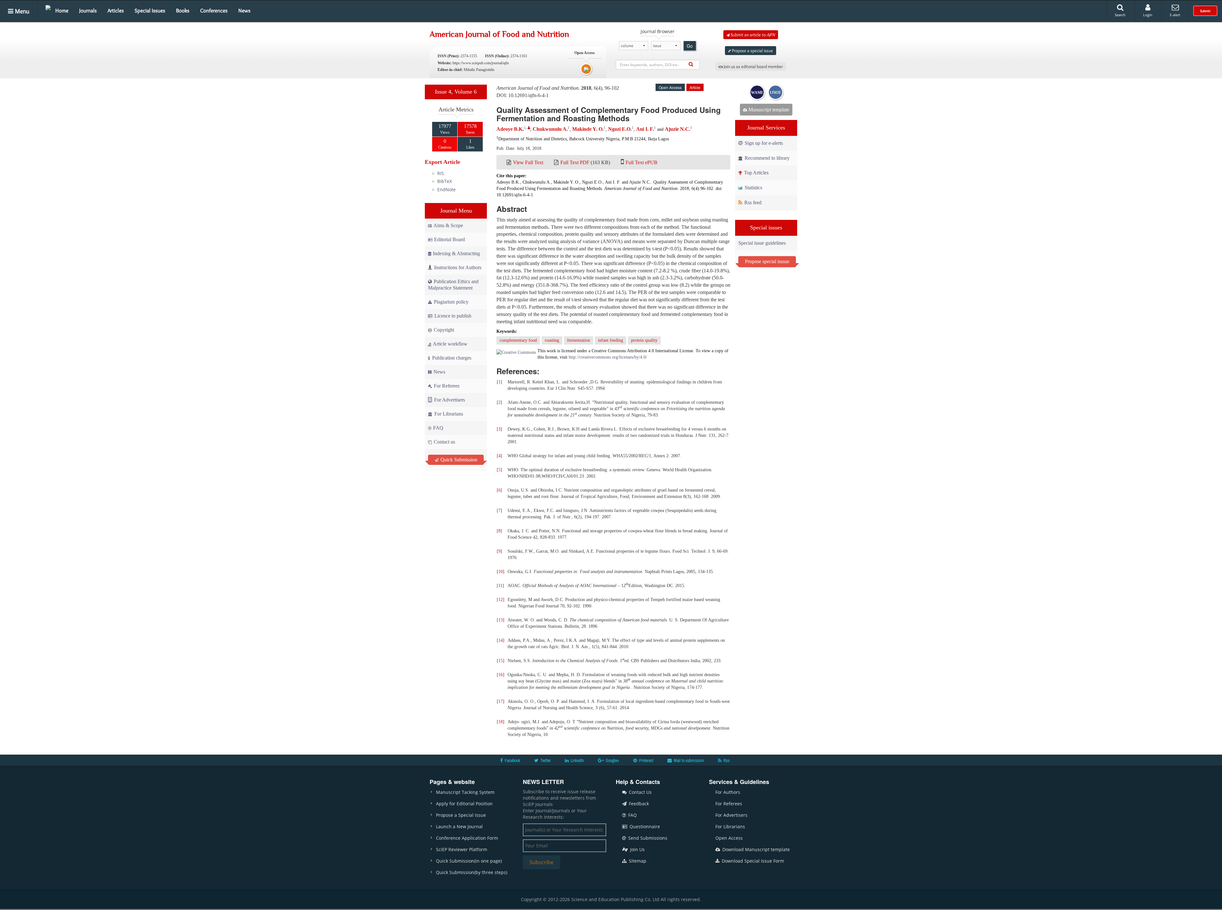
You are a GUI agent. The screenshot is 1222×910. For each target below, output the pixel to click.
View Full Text (528, 162)
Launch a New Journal (459, 826)
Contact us (443, 441)
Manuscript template (768, 109)
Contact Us (640, 792)
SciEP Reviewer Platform (461, 849)
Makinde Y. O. (588, 129)
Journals (88, 10)
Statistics (752, 187)
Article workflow (449, 343)
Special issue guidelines (762, 243)
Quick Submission (458, 459)
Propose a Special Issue (461, 815)
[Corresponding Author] (529, 128)
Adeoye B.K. (510, 129)
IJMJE (775, 92)
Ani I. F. (645, 129)
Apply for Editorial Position (464, 804)
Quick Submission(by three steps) (471, 872)
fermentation (578, 340)
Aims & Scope (448, 225)
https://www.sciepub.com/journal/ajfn (481, 63)
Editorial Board (449, 239)
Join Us (637, 849)
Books (182, 10)
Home (61, 10)
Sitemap (637, 861)
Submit (1205, 11)
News (244, 10)
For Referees (446, 385)
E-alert (1175, 14)
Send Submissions (647, 838)
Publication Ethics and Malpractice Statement (453, 284)
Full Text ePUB (641, 162)
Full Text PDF (574, 162)
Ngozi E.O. (620, 129)
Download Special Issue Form (752, 861)
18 (500, 721)
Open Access (729, 838)
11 (500, 585)
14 (500, 640)
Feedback (638, 804)
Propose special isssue (767, 261)
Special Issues (150, 10)
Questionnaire (644, 826)
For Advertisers (449, 399)
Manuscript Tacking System (465, 792)
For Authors (727, 792)
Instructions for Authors (457, 267)
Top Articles (756, 172)
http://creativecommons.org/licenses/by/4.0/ (608, 357)
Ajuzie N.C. (677, 129)
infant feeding (610, 340)
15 (500, 660)
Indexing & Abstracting (456, 253)
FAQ (437, 427)
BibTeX (444, 181)
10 (500, 571)
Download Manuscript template (755, 849)
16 (500, 674)
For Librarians (448, 413)
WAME (757, 92)
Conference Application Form (467, 838)
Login (1147, 14)
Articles (116, 10)
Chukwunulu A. (550, 129)
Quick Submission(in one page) (469, 861)
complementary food (518, 340)
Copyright (443, 329)
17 (500, 701)
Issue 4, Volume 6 (456, 91)
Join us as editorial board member (753, 66)
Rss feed (752, 202)
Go (690, 46)
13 (500, 620)
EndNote (446, 189)
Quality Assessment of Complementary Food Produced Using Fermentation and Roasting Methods (608, 113)
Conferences (214, 10)
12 (500, 599)
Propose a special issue (752, 50)
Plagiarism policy (450, 301)
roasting (552, 340)
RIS (440, 173)
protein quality (644, 340)
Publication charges (451, 357)
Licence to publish (452, 315)
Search (1120, 14)
